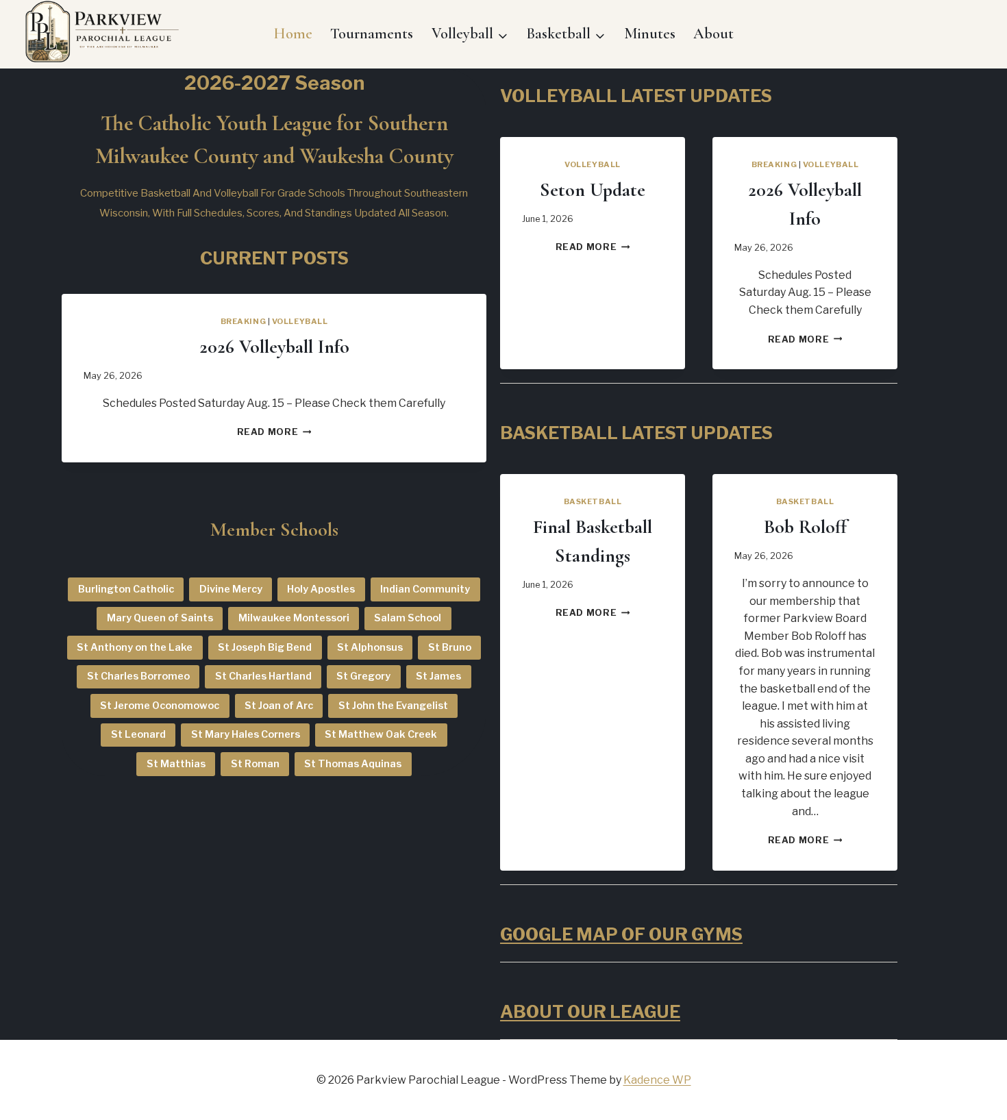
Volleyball (300, 321)
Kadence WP (657, 1079)
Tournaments (371, 33)
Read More (274, 432)
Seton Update (592, 189)
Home (292, 33)
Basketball (593, 501)
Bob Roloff (805, 526)
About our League (590, 1011)
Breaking (243, 321)
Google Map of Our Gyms (621, 934)
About (713, 33)
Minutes (649, 33)
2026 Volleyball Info (274, 346)
